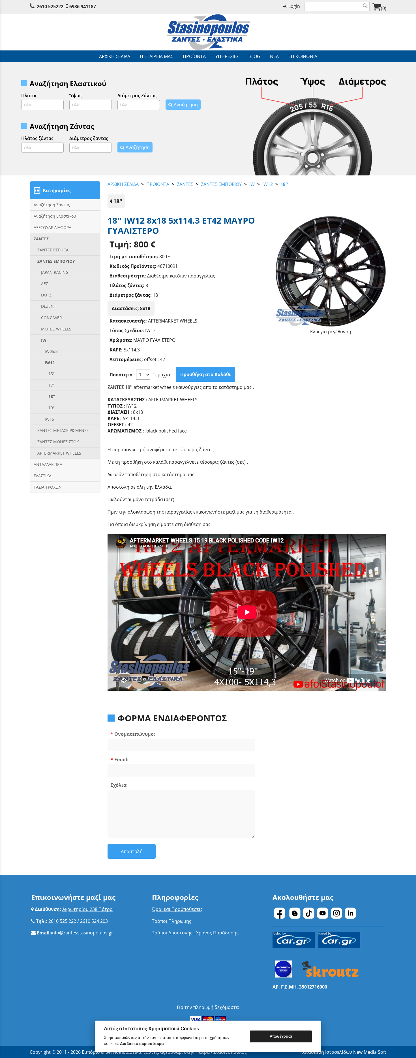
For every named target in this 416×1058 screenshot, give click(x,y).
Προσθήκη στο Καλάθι (205, 374)
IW (252, 184)
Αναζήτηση (185, 104)
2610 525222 (50, 6)
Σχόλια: (119, 785)
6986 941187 (82, 6)
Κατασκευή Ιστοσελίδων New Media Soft (343, 1052)
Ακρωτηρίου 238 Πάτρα (87, 909)
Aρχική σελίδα (123, 184)
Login (293, 6)
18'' (284, 184)
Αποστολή (132, 851)
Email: (121, 759)
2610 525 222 (62, 921)
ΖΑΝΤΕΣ (185, 184)
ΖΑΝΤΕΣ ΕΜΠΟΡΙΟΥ (221, 184)
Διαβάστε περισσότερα (142, 1043)
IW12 (267, 184)
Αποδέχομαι (281, 1036)
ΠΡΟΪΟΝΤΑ (157, 184)
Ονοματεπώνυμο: (134, 734)
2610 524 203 (94, 921)
